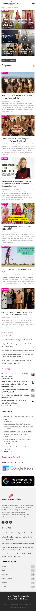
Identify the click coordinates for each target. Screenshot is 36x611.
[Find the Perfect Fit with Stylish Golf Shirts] (18, 256)
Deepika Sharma (9, 424)
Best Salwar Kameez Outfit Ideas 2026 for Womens (18, 350)
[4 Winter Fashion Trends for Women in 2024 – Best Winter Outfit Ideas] (18, 298)
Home (9, 596)
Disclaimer (24, 599)
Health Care (5, 574)
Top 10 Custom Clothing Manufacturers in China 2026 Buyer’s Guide (9, 40)
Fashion (4, 73)
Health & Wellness (7, 578)
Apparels (5, 11)
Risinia (6, 416)
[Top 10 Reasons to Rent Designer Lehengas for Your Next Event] (18, 125)
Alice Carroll (7, 447)
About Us (16, 596)
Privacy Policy (13, 599)
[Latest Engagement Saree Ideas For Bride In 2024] (18, 213)
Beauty (3, 570)
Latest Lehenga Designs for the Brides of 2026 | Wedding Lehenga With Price (18, 22)
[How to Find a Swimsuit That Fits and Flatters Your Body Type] (18, 82)
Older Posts (7, 332)
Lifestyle (4, 587)
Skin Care (4, 582)
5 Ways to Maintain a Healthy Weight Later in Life (17, 340)
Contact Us (25, 596)
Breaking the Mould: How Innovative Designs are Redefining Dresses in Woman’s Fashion (16, 183)
